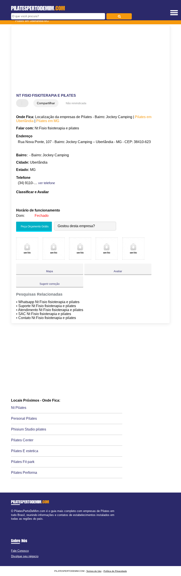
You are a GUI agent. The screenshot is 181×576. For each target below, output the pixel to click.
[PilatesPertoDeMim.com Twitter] (14, 522)
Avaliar (118, 271)
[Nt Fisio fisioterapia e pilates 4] (107, 258)
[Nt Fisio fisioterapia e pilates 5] (133, 258)
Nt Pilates (18, 408)
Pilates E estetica (24, 451)
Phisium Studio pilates (28, 429)
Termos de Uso (94, 571)
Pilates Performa (24, 472)
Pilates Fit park (22, 462)
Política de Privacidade (115, 571)
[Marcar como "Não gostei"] (25, 103)
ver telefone (46, 183)
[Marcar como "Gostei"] (20, 103)
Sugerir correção (50, 283)
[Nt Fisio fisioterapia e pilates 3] (80, 258)
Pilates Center (22, 440)
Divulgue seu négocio (24, 556)
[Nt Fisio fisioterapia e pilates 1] (27, 258)
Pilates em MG (47, 121)
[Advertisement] (87, 60)
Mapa (49, 271)
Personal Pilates (24, 418)
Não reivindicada (76, 103)
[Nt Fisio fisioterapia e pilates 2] (54, 258)
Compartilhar (46, 103)
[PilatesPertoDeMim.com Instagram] (16, 522)
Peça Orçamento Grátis (34, 226)
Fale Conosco (20, 550)
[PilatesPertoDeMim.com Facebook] (12, 522)
